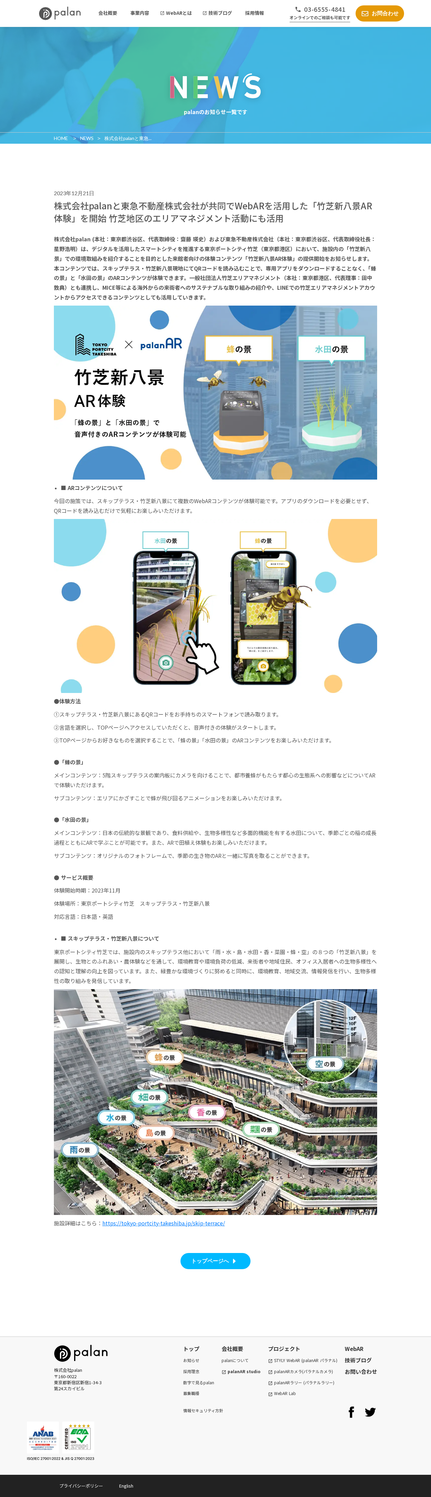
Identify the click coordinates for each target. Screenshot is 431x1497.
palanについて (235, 1360)
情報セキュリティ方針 (203, 1410)
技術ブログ (358, 1360)
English (126, 1486)
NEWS (87, 138)
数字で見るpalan (198, 1382)
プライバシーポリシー (81, 1486)
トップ (191, 1348)
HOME (61, 138)
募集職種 (191, 1393)
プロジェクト (284, 1348)
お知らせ (191, 1360)
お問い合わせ (361, 1371)
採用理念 (191, 1371)
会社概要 (232, 1348)
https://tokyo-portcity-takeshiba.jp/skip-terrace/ (163, 1223)
